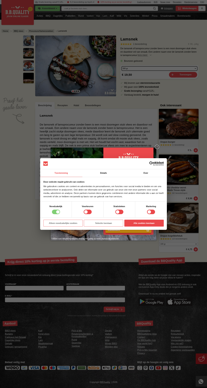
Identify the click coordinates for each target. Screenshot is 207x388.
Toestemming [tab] (61, 173)
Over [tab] (145, 173)
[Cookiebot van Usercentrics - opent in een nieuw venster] (151, 163)
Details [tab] (103, 173)
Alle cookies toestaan (143, 223)
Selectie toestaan (103, 223)
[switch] (88, 212)
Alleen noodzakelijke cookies (63, 223)
